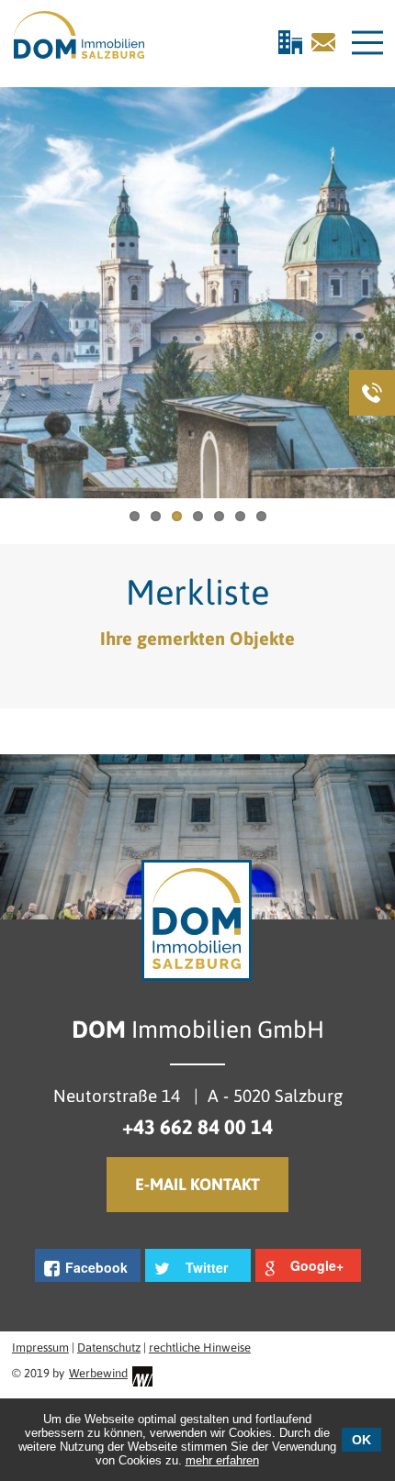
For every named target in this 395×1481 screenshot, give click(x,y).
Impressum (40, 1347)
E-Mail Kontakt (197, 1184)
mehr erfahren (222, 1460)
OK (361, 1439)
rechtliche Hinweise (200, 1347)
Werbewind (98, 1373)
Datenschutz (109, 1347)
